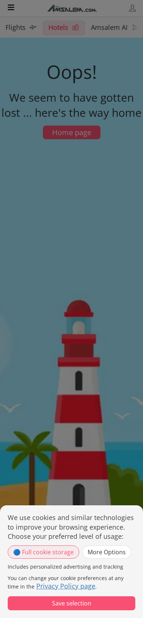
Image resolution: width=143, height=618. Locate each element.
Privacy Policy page (65, 586)
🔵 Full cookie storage (43, 552)
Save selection (71, 603)
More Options (107, 552)
